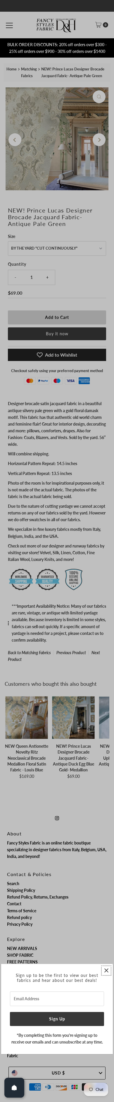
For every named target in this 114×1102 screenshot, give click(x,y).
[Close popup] (106, 970)
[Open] (14, 1088)
